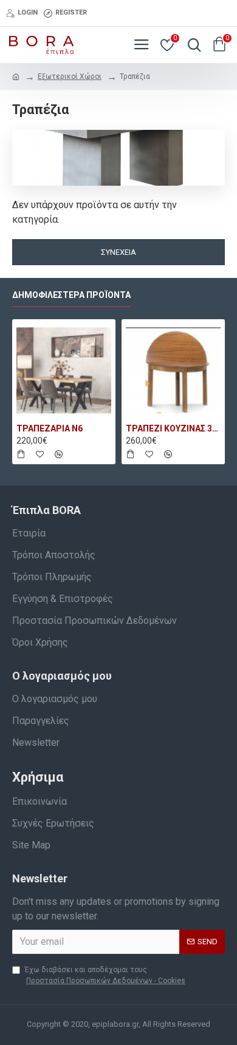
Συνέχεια (118, 252)
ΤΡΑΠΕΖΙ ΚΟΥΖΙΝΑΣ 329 (173, 428)
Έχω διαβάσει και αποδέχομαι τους (104, 975)
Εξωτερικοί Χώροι (69, 76)
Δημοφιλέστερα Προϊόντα (71, 295)
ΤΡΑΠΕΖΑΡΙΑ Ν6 (49, 428)
